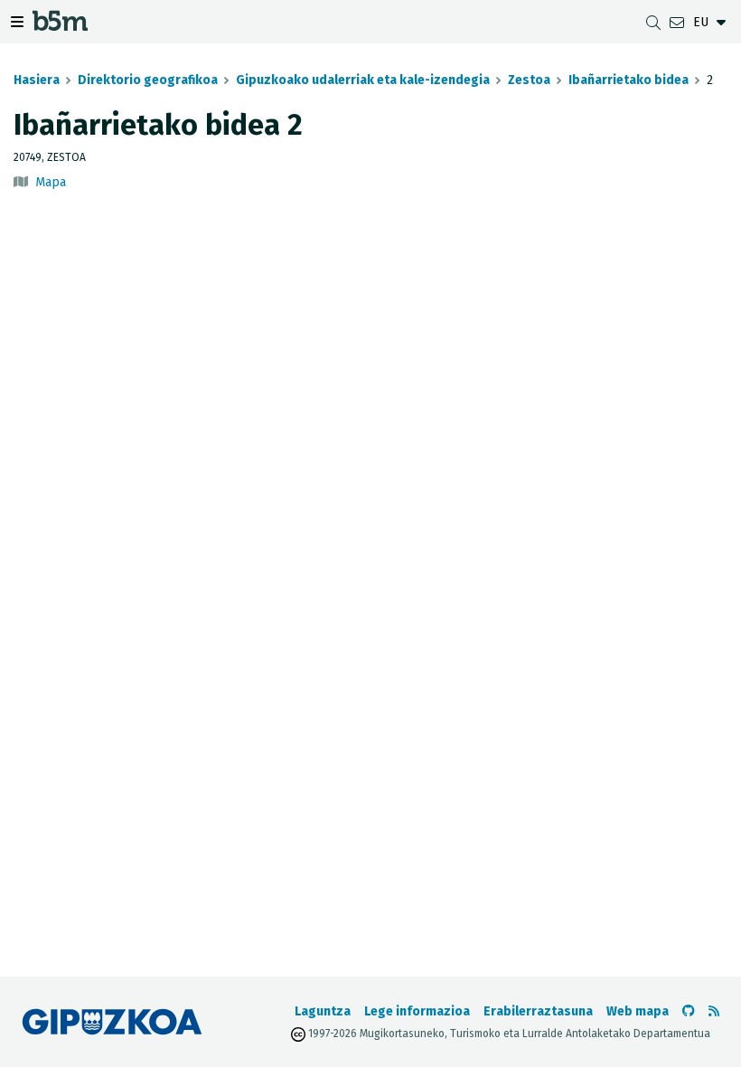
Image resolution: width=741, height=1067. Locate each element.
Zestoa (529, 80)
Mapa (50, 182)
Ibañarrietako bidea (628, 80)
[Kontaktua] (677, 22)
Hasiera (37, 80)
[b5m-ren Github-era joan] (688, 1011)
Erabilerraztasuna (538, 1011)
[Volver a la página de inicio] (60, 24)
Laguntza (323, 1011)
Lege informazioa (417, 1011)
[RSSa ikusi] (713, 1011)
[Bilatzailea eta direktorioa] (653, 22)
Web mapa (637, 1011)
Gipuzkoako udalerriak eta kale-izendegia (363, 80)
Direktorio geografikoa (148, 80)
